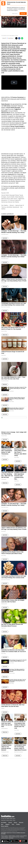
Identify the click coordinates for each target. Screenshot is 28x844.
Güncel (10, 822)
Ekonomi (21, 822)
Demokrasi (20, 97)
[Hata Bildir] (11, 838)
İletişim (11, 820)
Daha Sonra (14, 13)
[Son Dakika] (14, 816)
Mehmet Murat (5, 112)
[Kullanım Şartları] (4, 835)
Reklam (7, 820)
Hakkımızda (3, 820)
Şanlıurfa (10, 174)
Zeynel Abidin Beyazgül (13, 107)
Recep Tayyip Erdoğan (17, 126)
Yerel (13, 824)
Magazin (8, 824)
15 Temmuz (13, 97)
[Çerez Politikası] (5, 836)
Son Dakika (3, 822)
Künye (14, 820)
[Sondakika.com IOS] (5, 841)
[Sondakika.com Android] (14, 841)
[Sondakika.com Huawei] (23, 841)
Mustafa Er (4, 111)
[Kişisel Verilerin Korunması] (14, 836)
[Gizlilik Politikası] (12, 835)
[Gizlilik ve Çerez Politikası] (21, 835)
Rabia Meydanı (5, 104)
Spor (2, 824)
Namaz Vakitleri (4, 826)
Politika (18, 824)
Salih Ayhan (7, 106)
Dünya (15, 822)
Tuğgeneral (17, 109)
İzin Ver (23, 13)
